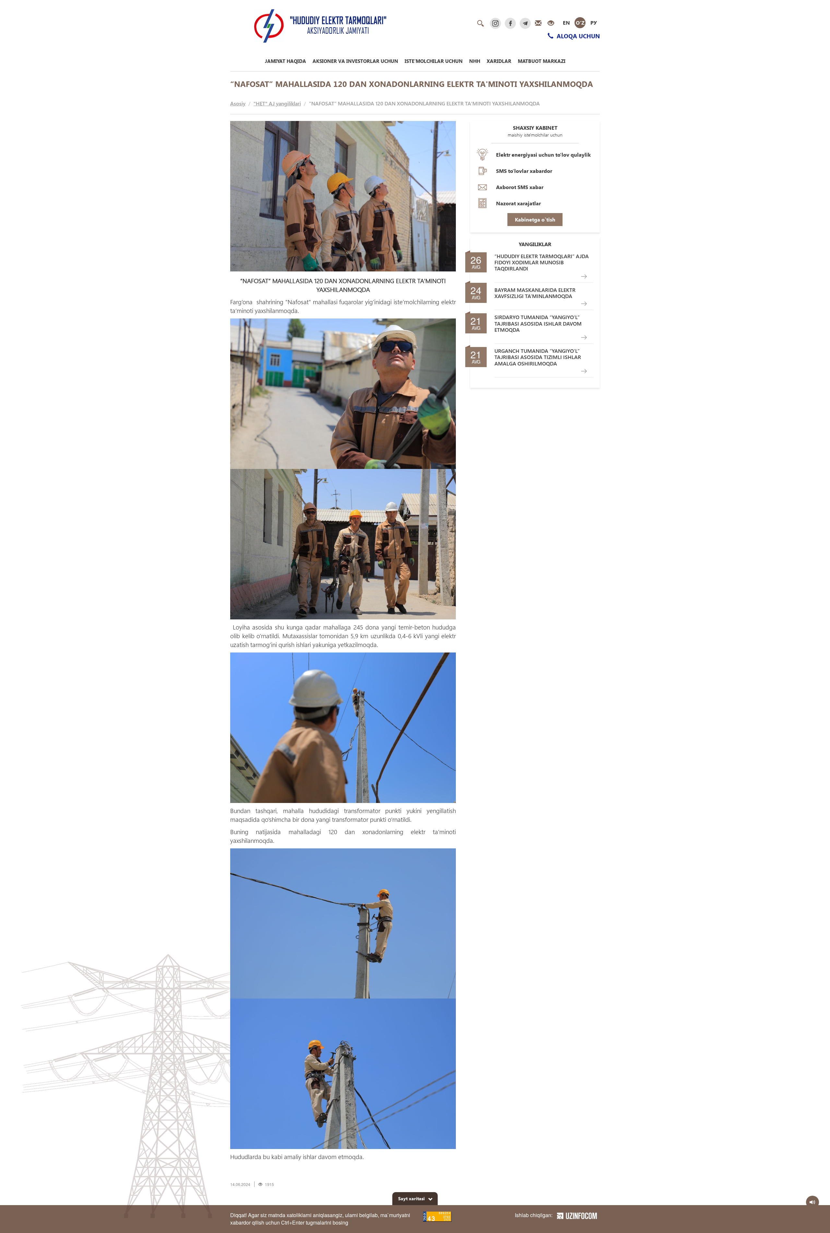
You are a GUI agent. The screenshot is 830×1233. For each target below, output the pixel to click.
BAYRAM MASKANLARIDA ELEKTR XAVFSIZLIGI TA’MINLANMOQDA (534, 293)
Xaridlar (499, 61)
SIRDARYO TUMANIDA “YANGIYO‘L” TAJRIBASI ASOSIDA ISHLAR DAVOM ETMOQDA (538, 323)
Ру (593, 22)
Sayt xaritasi (411, 1198)
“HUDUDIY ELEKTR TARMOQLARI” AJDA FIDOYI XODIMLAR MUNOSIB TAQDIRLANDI (541, 262)
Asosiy (237, 103)
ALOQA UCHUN (577, 36)
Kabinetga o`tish (535, 219)
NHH (474, 61)
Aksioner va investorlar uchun (355, 61)
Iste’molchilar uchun (434, 61)
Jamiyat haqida (285, 61)
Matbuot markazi (541, 61)
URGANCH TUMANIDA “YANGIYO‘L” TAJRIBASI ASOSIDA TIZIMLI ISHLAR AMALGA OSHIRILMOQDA (537, 357)
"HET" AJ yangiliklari (277, 103)
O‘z (580, 22)
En (566, 22)
